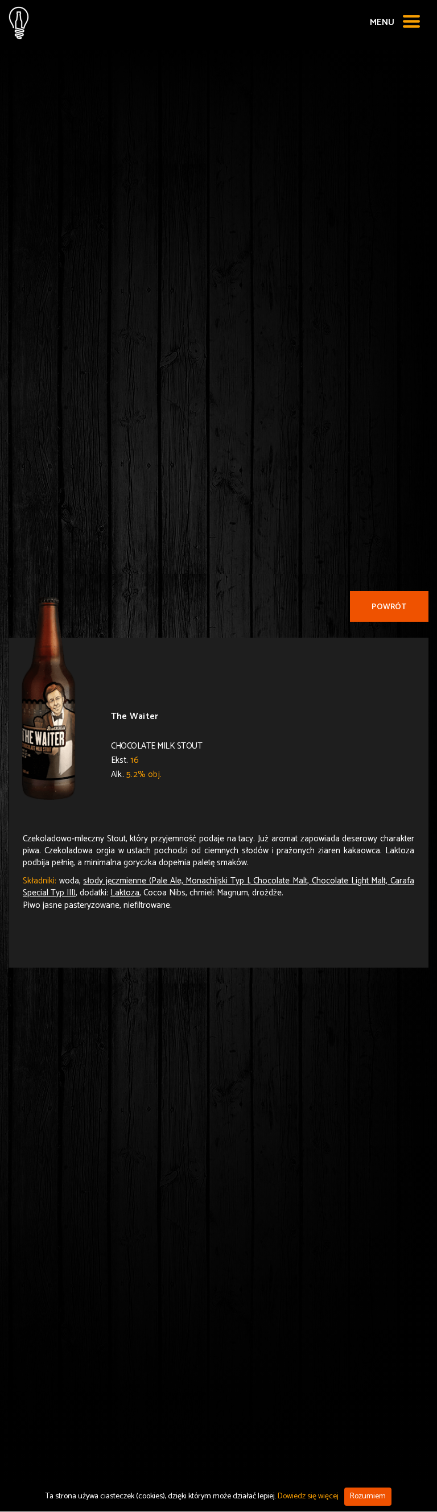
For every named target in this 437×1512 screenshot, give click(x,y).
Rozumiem (368, 1496)
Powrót (389, 607)
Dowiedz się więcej (308, 1496)
